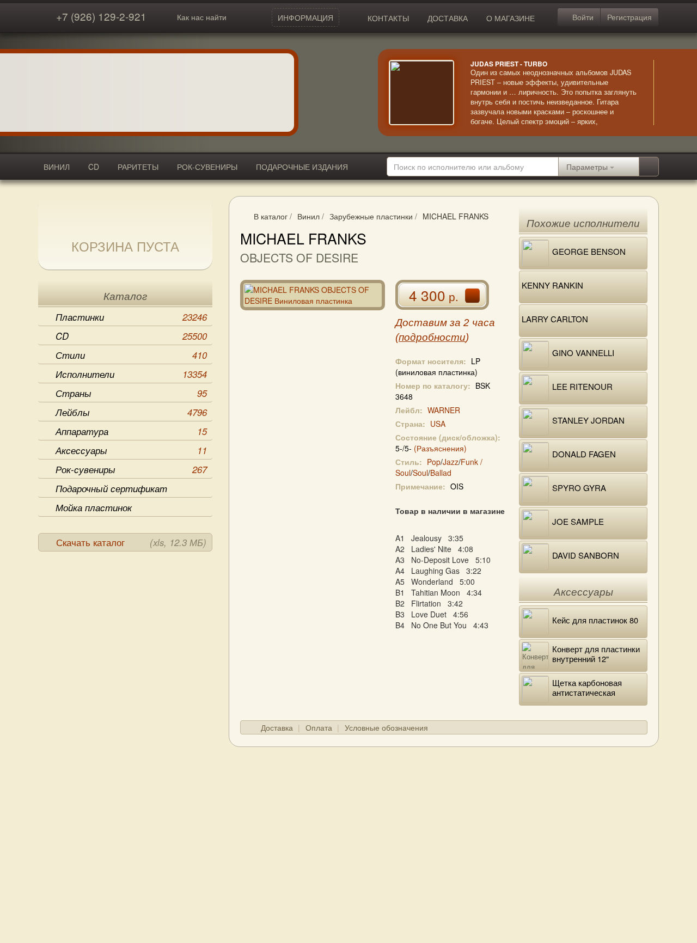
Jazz (450, 461)
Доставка (277, 727)
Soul (420, 472)
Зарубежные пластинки (371, 216)
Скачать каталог (131, 542)
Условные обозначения (386, 727)
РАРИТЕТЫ (138, 166)
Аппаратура (131, 431)
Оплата (318, 727)
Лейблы (131, 412)
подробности (432, 337)
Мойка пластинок (94, 507)
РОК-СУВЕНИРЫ (207, 166)
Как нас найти (202, 16)
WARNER (443, 410)
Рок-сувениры (131, 469)
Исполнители (131, 374)
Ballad (440, 472)
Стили (131, 355)
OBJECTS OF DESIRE (299, 257)
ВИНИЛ (57, 166)
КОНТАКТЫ (388, 18)
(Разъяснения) (440, 448)
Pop (434, 461)
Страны (131, 393)
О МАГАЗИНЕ (510, 18)
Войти (582, 16)
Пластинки (131, 316)
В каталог (271, 216)
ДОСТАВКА (447, 18)
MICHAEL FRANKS (455, 216)
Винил (308, 216)
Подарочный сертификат (111, 488)
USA (437, 423)
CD (93, 166)
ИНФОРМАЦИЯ (305, 17)
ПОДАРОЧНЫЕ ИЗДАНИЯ (302, 166)
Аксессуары (131, 450)
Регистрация (629, 16)
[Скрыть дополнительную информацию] (669, 92)
